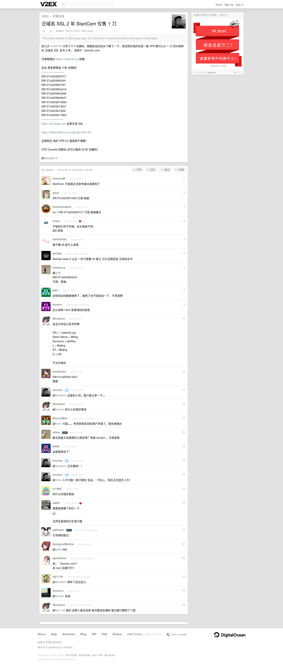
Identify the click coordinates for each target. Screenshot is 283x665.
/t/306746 (56, 46)
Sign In (240, 4)
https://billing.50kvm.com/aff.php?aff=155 (66, 132)
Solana (117, 634)
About (42, 634)
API (94, 634)
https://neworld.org (67, 59)
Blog (83, 634)
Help (54, 634)
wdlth (56, 503)
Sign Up (228, 4)
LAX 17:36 (96, 655)
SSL (152, 169)
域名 (166, 169)
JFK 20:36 (109, 655)
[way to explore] (49, 4)
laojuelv (211, 72)
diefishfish (60, 239)
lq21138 (58, 576)
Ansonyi (58, 590)
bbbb (56, 446)
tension (60, 31)
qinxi (56, 193)
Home (219, 4)
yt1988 (57, 488)
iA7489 (57, 253)
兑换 (181, 169)
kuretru (57, 304)
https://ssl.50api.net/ (53, 123)
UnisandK (59, 178)
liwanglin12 (51, 158)
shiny (56, 432)
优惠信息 (58, 16)
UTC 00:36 (71, 655)
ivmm (56, 221)
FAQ (104, 634)
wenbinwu (59, 371)
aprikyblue (59, 558)
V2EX (45, 16)
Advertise (68, 634)
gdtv (56, 290)
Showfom (59, 318)
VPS (139, 169)
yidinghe (58, 530)
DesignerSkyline (63, 544)
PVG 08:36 (84, 655)
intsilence (59, 267)
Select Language (178, 634)
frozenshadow (62, 207)
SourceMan (60, 418)
